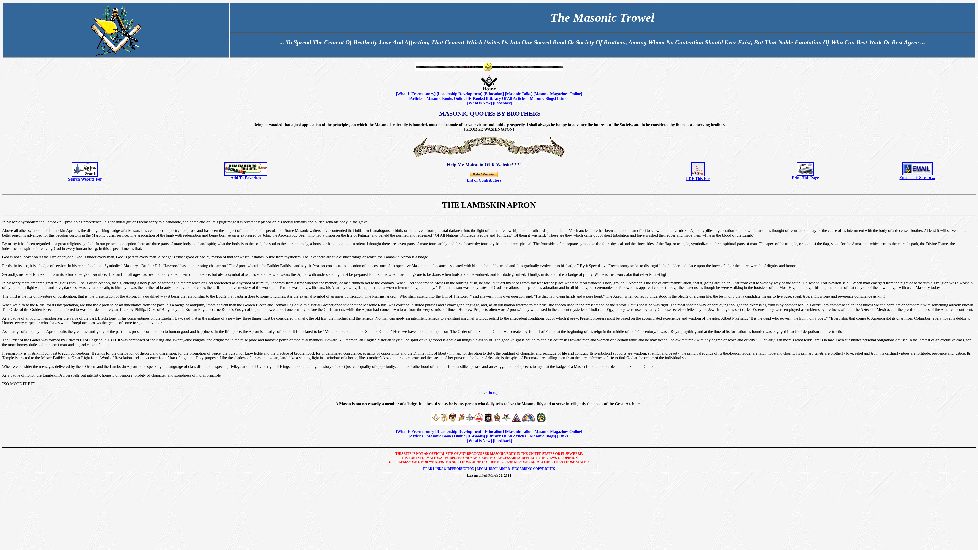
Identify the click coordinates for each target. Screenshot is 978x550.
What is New (479, 103)
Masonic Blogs (542, 98)
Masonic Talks (518, 94)
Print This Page (805, 178)
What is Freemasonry (415, 94)
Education (493, 94)
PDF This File (698, 178)
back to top (489, 392)
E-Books (476, 98)
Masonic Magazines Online (558, 94)
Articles (416, 98)
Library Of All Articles (506, 98)
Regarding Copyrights (533, 469)
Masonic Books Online (446, 98)
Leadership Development (459, 94)
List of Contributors (484, 180)
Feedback (502, 103)
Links (563, 98)
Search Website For (85, 179)
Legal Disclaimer (493, 469)
